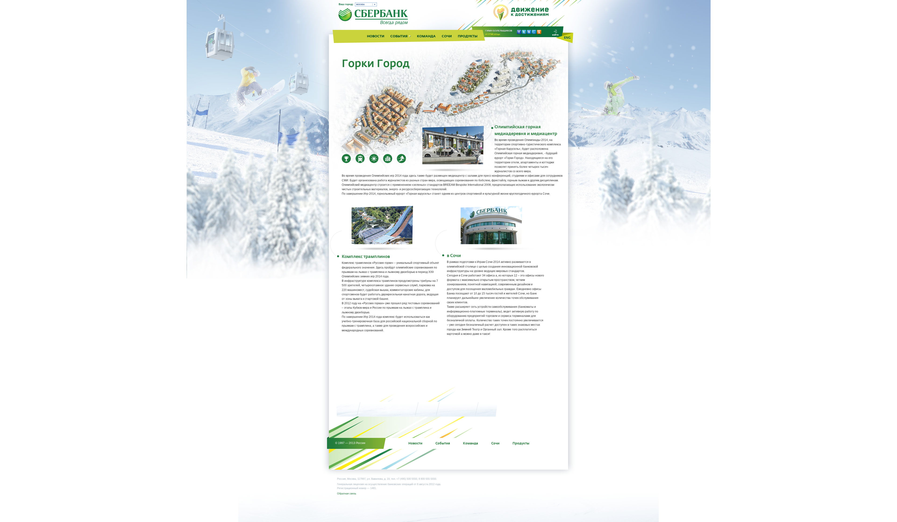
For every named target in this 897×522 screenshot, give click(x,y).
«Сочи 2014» (492, 34)
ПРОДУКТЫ (467, 36)
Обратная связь (346, 493)
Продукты (521, 443)
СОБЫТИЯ (399, 36)
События (442, 443)
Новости (415, 443)
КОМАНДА (426, 36)
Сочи (495, 443)
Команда (470, 443)
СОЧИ (447, 36)
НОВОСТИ (375, 36)
